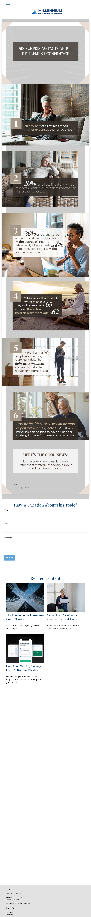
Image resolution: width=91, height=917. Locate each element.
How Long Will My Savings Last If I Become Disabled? (23, 668)
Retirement (10, 912)
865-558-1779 (16, 893)
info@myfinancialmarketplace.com (18, 903)
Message (8, 537)
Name (7, 510)
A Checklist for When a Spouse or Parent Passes (63, 617)
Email (6, 523)
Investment (10, 915)
